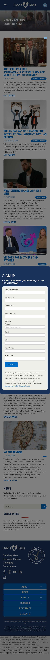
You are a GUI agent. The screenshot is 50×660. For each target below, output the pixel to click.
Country (8, 324)
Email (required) (11, 290)
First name (9, 298)
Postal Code (9, 356)
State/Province (10, 348)
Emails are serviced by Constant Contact (17, 386)
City (6, 340)
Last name (9, 305)
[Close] (45, 38)
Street (7, 332)
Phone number (10, 313)
